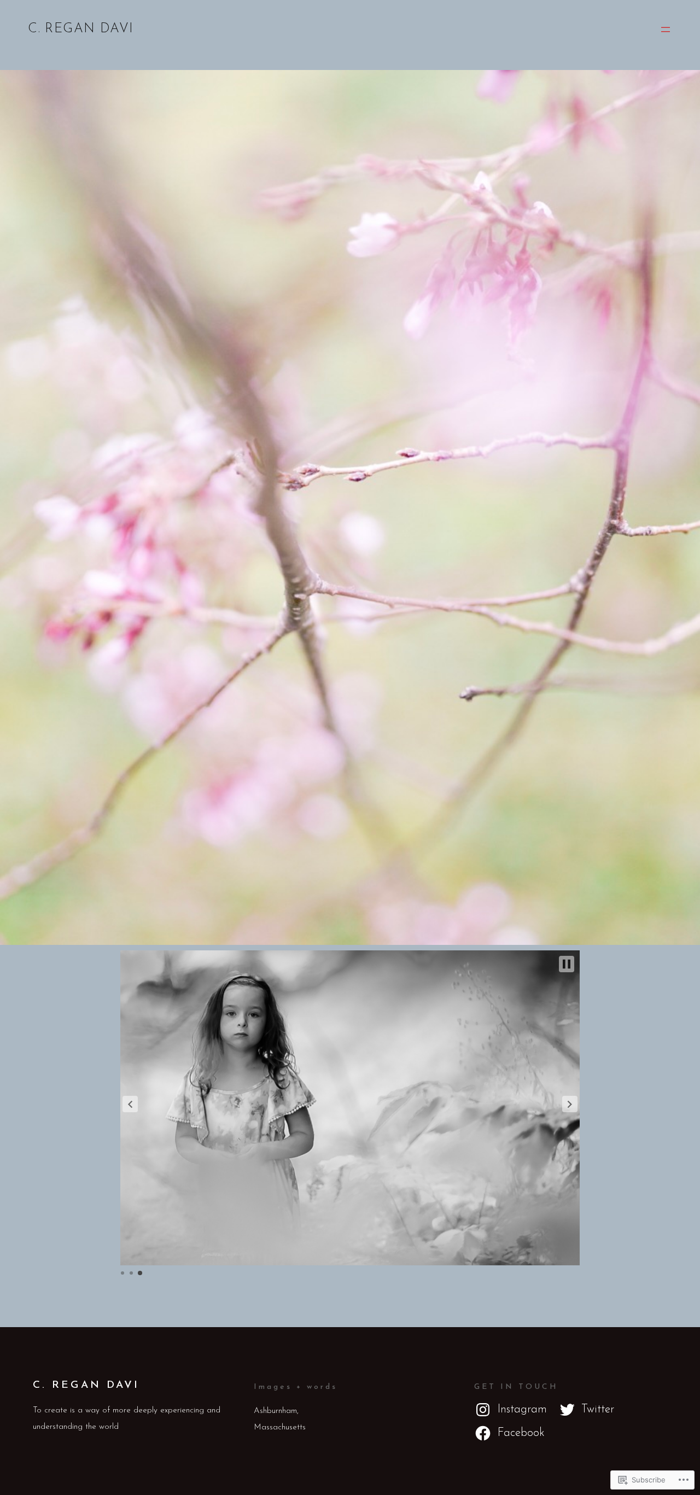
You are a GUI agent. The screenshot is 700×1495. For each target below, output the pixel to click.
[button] (130, 1104)
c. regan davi (80, 29)
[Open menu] (665, 29)
